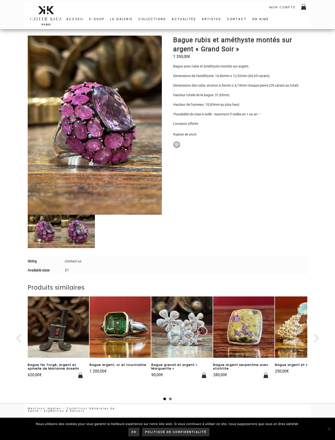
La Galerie (121, 19)
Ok (134, 432)
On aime (260, 19)
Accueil (75, 19)
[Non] (328, 429)
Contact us (72, 261)
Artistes (211, 19)
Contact (236, 19)
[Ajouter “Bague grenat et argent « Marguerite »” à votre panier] (204, 375)
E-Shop (96, 19)
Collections (152, 19)
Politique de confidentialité (175, 432)
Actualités (184, 19)
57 (66, 270)
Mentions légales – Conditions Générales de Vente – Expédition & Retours (71, 410)
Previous (20, 339)
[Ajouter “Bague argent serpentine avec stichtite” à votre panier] (266, 375)
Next (315, 339)
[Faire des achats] (304, 7)
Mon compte (282, 7)
